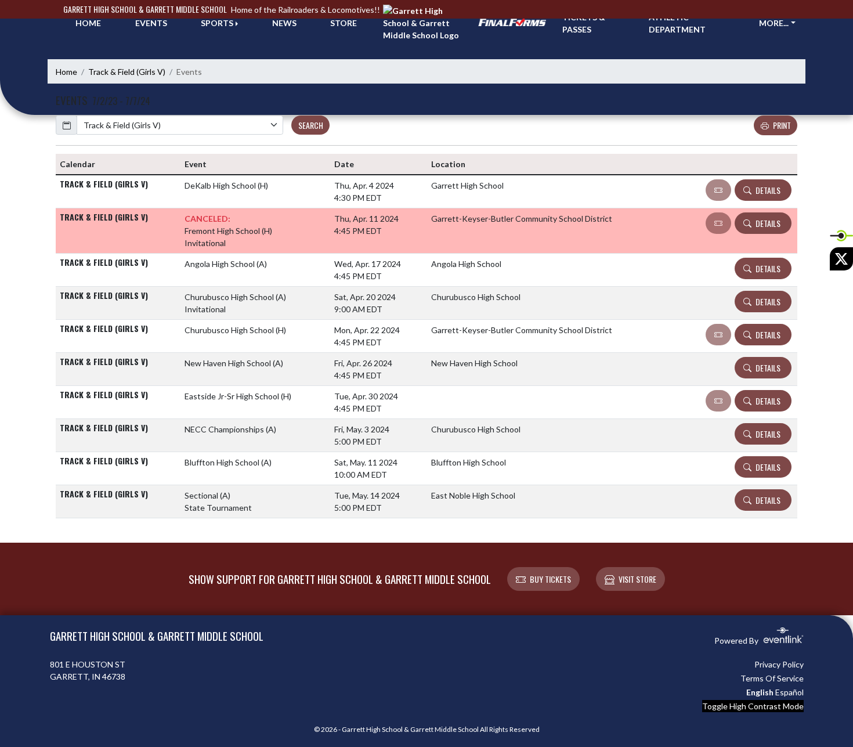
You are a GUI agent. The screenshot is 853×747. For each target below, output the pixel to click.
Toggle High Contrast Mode (753, 706)
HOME (88, 23)
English (760, 692)
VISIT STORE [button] (637, 579)
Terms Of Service (772, 678)
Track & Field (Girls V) (126, 72)
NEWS (284, 23)
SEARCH (310, 125)
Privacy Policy (779, 664)
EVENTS (151, 23)
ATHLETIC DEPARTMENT (677, 23)
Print (782, 125)
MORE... (774, 23)
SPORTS (217, 23)
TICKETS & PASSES (583, 23)
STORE (343, 23)
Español (789, 692)
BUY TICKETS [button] (550, 579)
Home (66, 72)
